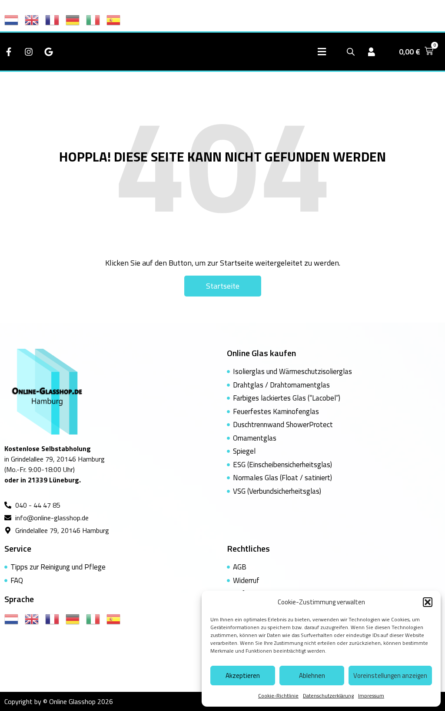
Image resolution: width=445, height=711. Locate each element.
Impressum (371, 695)
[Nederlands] (14, 19)
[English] (35, 19)
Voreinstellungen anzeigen (390, 676)
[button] (427, 602)
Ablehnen (312, 676)
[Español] (116, 19)
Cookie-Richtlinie (278, 695)
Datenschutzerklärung (328, 695)
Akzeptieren (243, 676)
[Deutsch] (76, 19)
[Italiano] (96, 19)
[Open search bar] (350, 51)
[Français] (55, 19)
